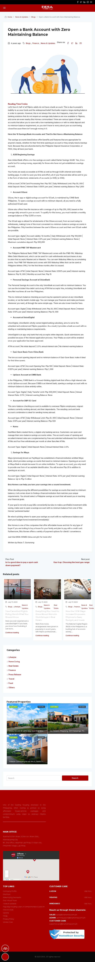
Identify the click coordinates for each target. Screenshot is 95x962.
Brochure (6, 894)
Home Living (14, 661)
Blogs (33, 17)
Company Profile (10, 891)
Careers (6, 913)
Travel (11, 679)
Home (10, 17)
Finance (35, 43)
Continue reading (12, 632)
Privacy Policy (8, 919)
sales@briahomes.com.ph (66, 915)
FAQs (5, 916)
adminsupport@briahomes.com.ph (71, 918)
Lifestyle (17, 607)
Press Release (15, 674)
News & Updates (21, 17)
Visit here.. (88, 891)
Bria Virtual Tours (10, 900)
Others (12, 687)
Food (11, 683)
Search (75, 778)
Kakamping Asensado (12, 897)
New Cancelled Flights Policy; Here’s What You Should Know (16, 614)
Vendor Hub (8, 922)
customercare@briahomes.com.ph (63, 924)
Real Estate (56, 606)
